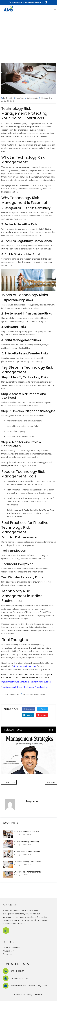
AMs (18, 994)
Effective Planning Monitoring (26, 841)
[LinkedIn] (46, 2)
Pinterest (43, 715)
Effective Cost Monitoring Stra (26, 831)
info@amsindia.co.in (35, 2)
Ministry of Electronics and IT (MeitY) (32, 612)
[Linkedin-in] (6, 930)
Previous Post (9, 782)
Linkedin (29, 715)
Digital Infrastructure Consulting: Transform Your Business (26, 681)
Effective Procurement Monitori (27, 851)
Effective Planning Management (27, 862)
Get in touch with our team (24, 666)
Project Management (11, 694)
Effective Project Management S (27, 872)
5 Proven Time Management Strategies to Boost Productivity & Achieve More (28, 755)
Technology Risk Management (34, 694)
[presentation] (49, 730)
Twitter (44, 709)
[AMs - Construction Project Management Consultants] (8, 9)
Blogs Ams (19, 98)
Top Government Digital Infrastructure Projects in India (25, 687)
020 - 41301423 (17, 2)
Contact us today (16, 465)
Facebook (30, 709)
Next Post (51, 782)
